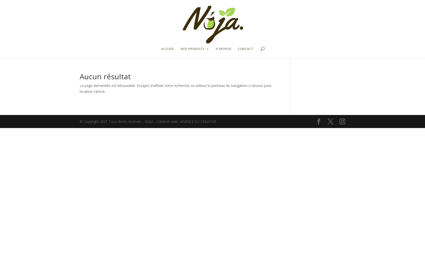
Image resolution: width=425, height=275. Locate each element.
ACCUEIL (167, 49)
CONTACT (245, 49)
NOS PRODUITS (192, 49)
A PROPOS (223, 49)
